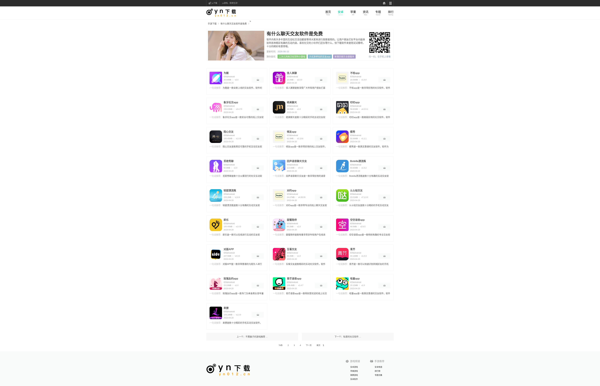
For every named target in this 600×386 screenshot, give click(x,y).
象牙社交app (231, 102)
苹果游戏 (354, 371)
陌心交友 (229, 131)
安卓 (340, 12)
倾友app (291, 131)
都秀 (352, 131)
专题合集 (378, 375)
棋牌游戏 (354, 375)
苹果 (353, 12)
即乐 (226, 220)
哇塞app (355, 278)
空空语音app (357, 220)
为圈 (226, 73)
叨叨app (355, 102)
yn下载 (214, 3)
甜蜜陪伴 (292, 220)
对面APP (229, 249)
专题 (378, 12)
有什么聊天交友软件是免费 (233, 23)
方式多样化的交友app (319, 56)
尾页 (318, 345)
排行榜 (377, 371)
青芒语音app (294, 278)
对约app (291, 190)
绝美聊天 (292, 102)
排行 (391, 12)
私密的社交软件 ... (352, 336)
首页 (328, 12)
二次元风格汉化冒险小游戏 (292, 56)
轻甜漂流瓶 (230, 190)
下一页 (309, 345)
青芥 (352, 249)
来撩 (226, 308)
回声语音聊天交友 (297, 161)
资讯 (365, 12)
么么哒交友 (356, 190)
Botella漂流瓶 (358, 161)
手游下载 (212, 23)
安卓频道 (378, 367)
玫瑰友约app (231, 278)
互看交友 (292, 249)
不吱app (355, 73)
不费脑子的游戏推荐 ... (256, 336)
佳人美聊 (292, 73)
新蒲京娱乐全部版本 (344, 56)
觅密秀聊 (229, 161)
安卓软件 (354, 379)
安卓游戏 (354, 367)
